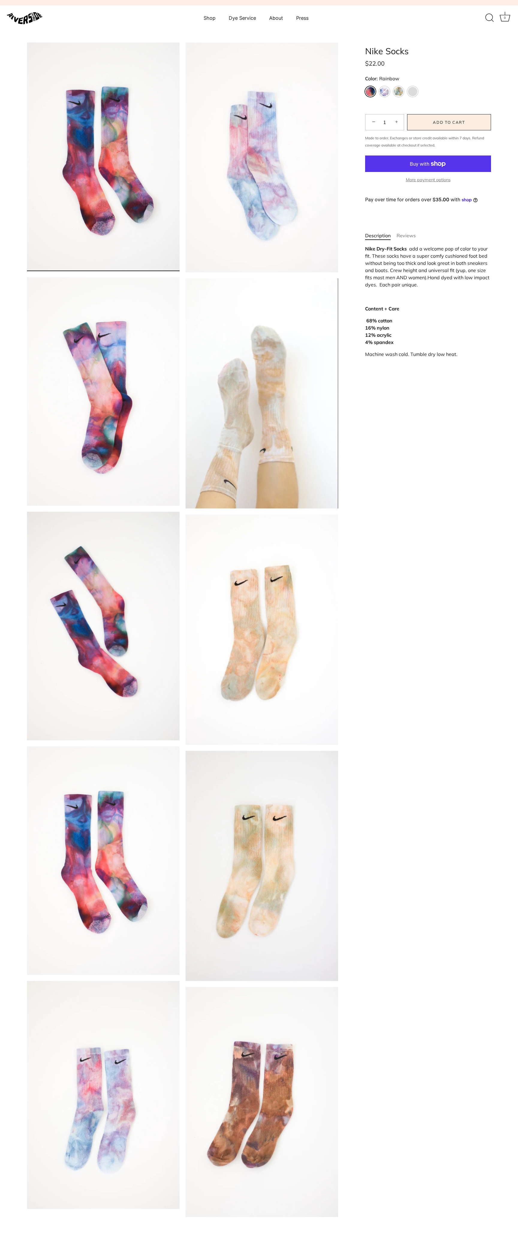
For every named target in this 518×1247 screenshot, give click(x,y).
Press (302, 18)
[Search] (489, 18)
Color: (382, 78)
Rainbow (370, 91)
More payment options (428, 179)
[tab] (381, 235)
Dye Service (242, 18)
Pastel (384, 91)
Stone (412, 91)
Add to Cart (449, 122)
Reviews (406, 235)
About (276, 18)
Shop (210, 18)
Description (378, 235)
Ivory (398, 91)
